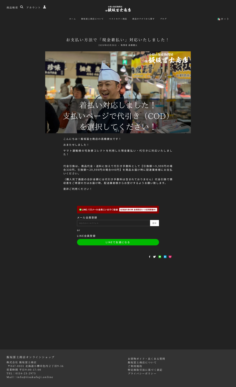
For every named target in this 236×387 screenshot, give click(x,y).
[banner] (118, 8)
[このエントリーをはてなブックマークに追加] (165, 256)
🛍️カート (223, 18)
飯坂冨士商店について (142, 362)
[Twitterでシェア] (154, 257)
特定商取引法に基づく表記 (145, 369)
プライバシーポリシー (142, 373)
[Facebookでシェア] (149, 257)
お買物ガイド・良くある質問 (146, 358)
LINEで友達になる (118, 242)
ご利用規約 (135, 366)
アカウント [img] (34, 7)
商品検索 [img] (13, 7)
